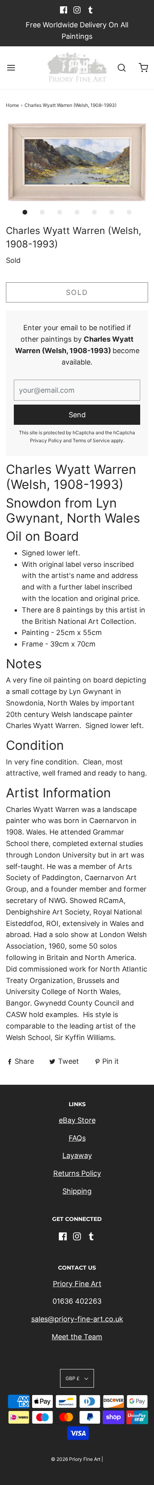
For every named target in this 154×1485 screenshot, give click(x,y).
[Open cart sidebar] (143, 68)
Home (12, 105)
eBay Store (77, 1120)
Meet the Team (77, 1337)
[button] (77, 162)
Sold (77, 292)
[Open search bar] (121, 68)
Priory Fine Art (77, 1284)
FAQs (77, 1138)
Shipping (77, 1191)
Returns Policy (77, 1173)
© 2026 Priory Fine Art (75, 1459)
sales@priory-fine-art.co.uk (77, 1319)
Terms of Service (91, 440)
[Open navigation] (11, 68)
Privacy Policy (46, 440)
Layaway (77, 1155)
